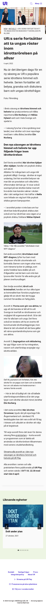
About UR (31, 574)
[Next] (39, 526)
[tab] (18, 550)
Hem (5, 29)
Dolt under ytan (14, 531)
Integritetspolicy (17, 574)
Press (35, 572)
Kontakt (11, 572)
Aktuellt (12, 29)
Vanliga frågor (23, 572)
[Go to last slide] (6, 526)
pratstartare (21, 435)
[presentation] (23, 516)
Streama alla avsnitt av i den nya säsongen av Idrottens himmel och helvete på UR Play (20, 454)
